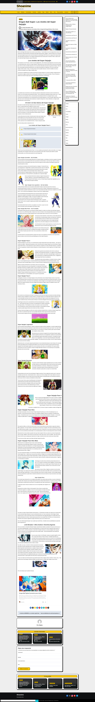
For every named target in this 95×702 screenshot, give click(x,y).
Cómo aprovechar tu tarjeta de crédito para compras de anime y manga (71, 65)
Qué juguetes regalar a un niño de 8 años (70, 686)
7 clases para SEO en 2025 (71, 80)
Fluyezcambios (60, 12)
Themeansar (56, 700)
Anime (67, 106)
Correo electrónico (21, 660)
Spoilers (67, 132)
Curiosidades (28, 12)
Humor (67, 114)
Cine (55, 12)
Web (19, 664)
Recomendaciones (69, 127)
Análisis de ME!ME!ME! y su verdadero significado (29, 613)
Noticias (22, 12)
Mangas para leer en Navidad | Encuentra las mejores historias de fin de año (71, 87)
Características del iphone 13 (71, 54)
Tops (43, 12)
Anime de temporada (27, 29)
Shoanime (24, 6)
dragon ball (43, 29)
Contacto (66, 12)
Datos (39, 29)
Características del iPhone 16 (71, 35)
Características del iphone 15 (71, 51)
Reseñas (34, 12)
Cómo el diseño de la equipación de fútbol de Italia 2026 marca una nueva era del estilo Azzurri (24, 638)
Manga (67, 119)
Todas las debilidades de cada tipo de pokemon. (49, 613)
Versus (67, 140)
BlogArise (50, 700)
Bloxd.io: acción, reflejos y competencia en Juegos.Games (39, 637)
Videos (47, 12)
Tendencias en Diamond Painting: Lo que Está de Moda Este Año (71, 97)
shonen (56, 29)
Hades (24, 27)
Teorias (67, 135)
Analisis (21, 29)
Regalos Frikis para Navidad (71, 29)
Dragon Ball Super (49, 29)
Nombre (19, 657)
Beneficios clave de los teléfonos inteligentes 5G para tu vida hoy (71, 70)
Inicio (18, 12)
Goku (54, 29)
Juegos (67, 116)
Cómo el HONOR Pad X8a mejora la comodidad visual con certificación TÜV (71, 92)
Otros (51, 12)
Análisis (39, 12)
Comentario (20, 652)
